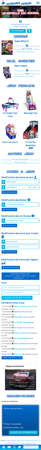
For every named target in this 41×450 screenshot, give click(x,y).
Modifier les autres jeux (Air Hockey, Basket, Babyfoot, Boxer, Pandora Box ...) (20, 276)
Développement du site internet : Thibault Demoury (20, 443)
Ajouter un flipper (11, 267)
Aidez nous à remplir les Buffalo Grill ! (28, 440)
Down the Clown (10, 142)
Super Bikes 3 (22, 41)
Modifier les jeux (30, 447)
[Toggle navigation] (38, 3)
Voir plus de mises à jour (12, 358)
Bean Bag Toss (30, 113)
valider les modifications (17, 298)
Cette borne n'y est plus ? (25, 52)
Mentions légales (11, 440)
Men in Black (21, 66)
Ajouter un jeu (10, 192)
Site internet (17, 31)
